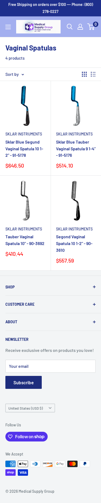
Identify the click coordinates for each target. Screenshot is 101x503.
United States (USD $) (25, 408)
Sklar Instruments (23, 134)
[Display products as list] (93, 74)
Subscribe (23, 382)
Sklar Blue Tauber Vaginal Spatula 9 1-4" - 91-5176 (76, 148)
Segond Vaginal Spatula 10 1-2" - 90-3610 (74, 243)
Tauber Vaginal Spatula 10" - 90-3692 (24, 240)
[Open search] (70, 27)
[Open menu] (8, 27)
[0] (91, 26)
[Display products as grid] (84, 74)
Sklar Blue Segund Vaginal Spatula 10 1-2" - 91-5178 (24, 148)
